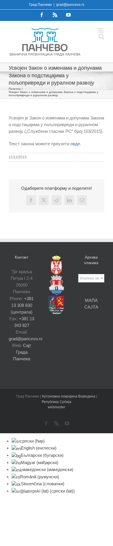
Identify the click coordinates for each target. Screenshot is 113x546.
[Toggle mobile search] (101, 36)
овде (75, 143)
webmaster (56, 407)
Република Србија (56, 402)
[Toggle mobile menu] (101, 30)
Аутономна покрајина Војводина (69, 396)
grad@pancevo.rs (70, 5)
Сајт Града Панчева (22, 352)
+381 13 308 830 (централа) (22, 305)
